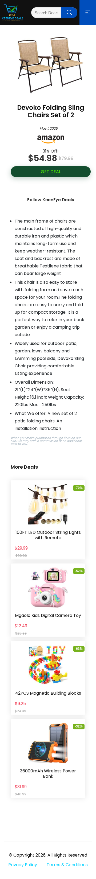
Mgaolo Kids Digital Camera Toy (48, 615)
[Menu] (87, 13)
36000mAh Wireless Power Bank (48, 773)
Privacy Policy (22, 865)
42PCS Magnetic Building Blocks (48, 693)
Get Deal (51, 172)
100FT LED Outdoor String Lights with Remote (48, 535)
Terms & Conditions (67, 865)
